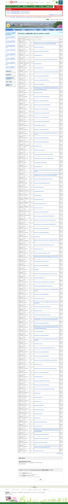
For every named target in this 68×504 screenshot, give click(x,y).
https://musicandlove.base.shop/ (39, 298)
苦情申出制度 (8, 71)
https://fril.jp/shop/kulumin (38, 55)
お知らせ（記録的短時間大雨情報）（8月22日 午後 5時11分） (18, 11)
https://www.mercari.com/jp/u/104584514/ (40, 442)
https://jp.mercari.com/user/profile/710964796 (41, 232)
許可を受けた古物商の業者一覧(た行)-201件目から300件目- (10, 50)
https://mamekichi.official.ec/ (38, 376)
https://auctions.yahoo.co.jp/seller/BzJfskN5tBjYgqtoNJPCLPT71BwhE (45, 360)
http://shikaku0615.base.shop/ (39, 191)
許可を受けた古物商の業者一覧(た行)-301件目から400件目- (10, 46)
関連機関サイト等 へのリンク (9, 85)
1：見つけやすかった (23, 476)
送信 (40, 479)
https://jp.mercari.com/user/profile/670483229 (41, 434)
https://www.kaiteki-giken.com (39, 67)
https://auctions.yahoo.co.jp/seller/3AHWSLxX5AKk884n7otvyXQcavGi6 (46, 59)
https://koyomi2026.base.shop (39, 187)
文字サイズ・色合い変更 (29, 2)
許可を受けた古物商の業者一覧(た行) (27, 17)
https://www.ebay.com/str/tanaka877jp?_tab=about (42, 314)
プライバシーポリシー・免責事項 (26, 489)
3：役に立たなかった (34, 474)
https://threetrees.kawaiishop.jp (39, 84)
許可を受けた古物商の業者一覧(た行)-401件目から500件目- (10, 55)
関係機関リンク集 (46, 489)
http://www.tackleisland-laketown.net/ (40, 203)
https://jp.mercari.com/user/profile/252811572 (41, 335)
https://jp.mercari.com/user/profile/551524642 (41, 141)
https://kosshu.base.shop (38, 166)
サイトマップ (8, 489)
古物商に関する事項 (19, 17)
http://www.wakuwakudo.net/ (38, 331)
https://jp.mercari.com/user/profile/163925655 (41, 372)
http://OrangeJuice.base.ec (38, 343)
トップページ (7, 17)
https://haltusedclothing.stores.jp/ (39, 277)
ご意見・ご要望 (8, 81)
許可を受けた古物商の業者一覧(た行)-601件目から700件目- (10, 63)
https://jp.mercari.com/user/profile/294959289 (41, 265)
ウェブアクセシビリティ (15, 489)
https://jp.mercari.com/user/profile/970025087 (41, 137)
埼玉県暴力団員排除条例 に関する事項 (10, 78)
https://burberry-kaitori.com (38, 413)
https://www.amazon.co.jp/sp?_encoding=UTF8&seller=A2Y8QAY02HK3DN (46, 71)
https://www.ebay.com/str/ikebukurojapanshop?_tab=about (43, 154)
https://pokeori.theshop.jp (38, 310)
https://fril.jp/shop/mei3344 (38, 92)
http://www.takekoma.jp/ (38, 63)
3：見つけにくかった (36, 476)
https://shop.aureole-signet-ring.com (40, 125)
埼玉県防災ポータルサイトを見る (55, 14)
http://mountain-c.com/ (37, 401)
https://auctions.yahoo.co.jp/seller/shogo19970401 (42, 306)
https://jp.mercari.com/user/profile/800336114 (41, 117)
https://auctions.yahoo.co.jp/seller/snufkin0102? (41, 96)
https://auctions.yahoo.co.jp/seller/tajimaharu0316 (42, 104)
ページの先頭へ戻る (59, 453)
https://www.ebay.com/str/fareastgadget (40, 162)
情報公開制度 (8, 74)
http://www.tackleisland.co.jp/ (38, 199)
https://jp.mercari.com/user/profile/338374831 (41, 100)
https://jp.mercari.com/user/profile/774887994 (41, 438)
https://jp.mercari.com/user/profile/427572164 (41, 129)
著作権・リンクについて (37, 489)
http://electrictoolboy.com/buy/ (39, 405)
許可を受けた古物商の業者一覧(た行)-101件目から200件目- (10, 37)
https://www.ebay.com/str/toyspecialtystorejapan (42, 121)
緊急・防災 (58, 6)
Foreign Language (22, 2)
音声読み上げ (37, 2)
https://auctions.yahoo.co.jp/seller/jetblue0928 (41, 228)
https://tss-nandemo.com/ (38, 364)
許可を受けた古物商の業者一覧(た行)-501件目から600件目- (10, 59)
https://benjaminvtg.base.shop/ (39, 47)
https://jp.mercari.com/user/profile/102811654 (41, 51)
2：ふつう (27, 474)
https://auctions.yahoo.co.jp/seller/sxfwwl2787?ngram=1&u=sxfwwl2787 (45, 273)
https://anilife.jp (36, 269)
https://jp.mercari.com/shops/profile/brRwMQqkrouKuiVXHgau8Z (44, 347)
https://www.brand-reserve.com (39, 409)
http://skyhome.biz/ (37, 236)
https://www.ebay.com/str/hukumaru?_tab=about (42, 380)
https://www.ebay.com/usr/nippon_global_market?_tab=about (44, 158)
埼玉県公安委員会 (12, 17)
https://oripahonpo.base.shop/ (39, 450)
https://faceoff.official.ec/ (38, 195)
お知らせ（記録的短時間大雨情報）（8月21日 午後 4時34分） (18, 13)
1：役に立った (22, 474)
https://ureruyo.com (37, 417)
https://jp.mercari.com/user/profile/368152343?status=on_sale (44, 244)
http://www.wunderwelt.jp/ (38, 397)
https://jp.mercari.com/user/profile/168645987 (41, 294)
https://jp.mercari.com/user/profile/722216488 (41, 384)
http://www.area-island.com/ (38, 207)
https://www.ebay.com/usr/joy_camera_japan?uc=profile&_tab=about (45, 368)
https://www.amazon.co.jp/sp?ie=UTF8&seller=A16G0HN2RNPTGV (45, 224)
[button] (58, 7)
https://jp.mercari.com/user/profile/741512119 (41, 261)
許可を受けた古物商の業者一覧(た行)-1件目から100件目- (10, 42)
